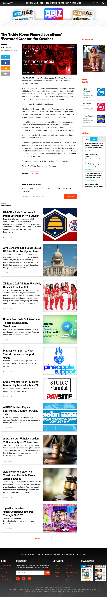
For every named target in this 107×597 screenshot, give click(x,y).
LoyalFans (49, 166)
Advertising (5, 569)
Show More (39, 538)
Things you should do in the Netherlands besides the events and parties (93, 175)
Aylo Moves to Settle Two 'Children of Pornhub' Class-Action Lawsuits (19, 475)
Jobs (94, 139)
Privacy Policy (6, 580)
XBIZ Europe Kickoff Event (92, 155)
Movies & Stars (32, 3)
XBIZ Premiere (57, 576)
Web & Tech (44, 3)
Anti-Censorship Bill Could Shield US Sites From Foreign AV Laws (22, 250)
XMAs (68, 580)
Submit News (6, 565)
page (72, 161)
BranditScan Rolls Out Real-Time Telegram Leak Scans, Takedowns (21, 322)
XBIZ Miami (70, 569)
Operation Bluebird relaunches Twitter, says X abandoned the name (94, 186)
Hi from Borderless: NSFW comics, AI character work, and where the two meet (94, 146)
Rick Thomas (6, 47)
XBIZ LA (69, 565)
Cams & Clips (75, 3)
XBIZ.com (55, 565)
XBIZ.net (86, 133)
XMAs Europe (88, 116)
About (3, 576)
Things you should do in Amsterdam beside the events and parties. (93, 165)
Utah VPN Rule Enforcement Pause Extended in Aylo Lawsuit (21, 214)
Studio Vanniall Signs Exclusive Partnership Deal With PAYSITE (20, 384)
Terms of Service (74, 591)
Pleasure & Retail (57, 3)
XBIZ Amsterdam (87, 90)
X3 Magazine (87, 39)
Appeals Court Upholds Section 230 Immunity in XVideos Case (21, 440)
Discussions (87, 139)
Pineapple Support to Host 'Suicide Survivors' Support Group (18, 354)
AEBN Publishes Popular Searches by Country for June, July (20, 410)
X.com (59, 166)
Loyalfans (34, 173)
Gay (67, 3)
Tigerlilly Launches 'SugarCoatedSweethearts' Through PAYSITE (18, 511)
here (74, 130)
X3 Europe (87, 103)
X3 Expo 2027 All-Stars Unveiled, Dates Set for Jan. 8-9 (22, 285)
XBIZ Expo (69, 576)
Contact (4, 572)
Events (85, 81)
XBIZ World (56, 572)
